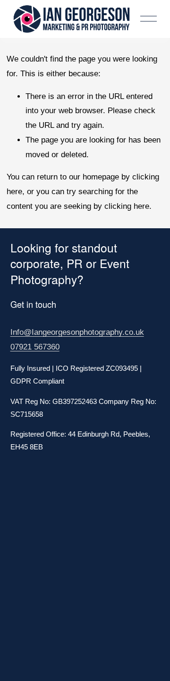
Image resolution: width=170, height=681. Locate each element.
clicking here (126, 206)
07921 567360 (35, 346)
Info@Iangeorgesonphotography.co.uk (77, 332)
